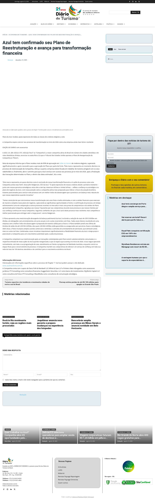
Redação (10, 60)
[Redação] (5, 60)
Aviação (7, 429)
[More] (147, 38)
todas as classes (65, 163)
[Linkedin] (136, 1)
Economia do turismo (18, 35)
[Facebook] (129, 1)
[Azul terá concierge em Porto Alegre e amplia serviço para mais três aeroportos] (114, 207)
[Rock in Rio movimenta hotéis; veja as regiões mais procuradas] (17, 308)
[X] (139, 1)
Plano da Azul (122, 49)
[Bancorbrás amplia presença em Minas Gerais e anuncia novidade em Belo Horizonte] (86, 308)
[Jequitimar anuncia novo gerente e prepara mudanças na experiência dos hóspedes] (51, 308)
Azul (115, 49)
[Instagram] (132, 1)
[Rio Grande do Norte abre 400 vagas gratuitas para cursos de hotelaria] (134, 428)
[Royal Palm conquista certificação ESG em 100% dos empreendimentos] (114, 234)
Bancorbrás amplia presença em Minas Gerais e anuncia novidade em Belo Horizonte (86, 324)
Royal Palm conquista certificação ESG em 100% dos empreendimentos (136, 233)
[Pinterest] (137, 38)
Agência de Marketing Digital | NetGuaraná (83, 497)
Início (5, 35)
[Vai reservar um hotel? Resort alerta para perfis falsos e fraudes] (114, 220)
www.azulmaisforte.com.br (12, 266)
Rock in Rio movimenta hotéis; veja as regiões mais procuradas (17, 323)
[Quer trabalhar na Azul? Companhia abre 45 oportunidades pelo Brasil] (21, 428)
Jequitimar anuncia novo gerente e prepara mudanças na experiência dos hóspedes (50, 324)
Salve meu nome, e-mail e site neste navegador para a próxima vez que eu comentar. (35, 380)
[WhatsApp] (142, 38)
